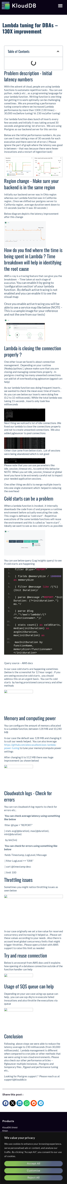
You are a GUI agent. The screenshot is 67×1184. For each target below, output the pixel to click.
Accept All (33, 1163)
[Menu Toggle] (60, 5)
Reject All (33, 1177)
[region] (33, 1158)
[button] (58, 51)
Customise (33, 1170)
